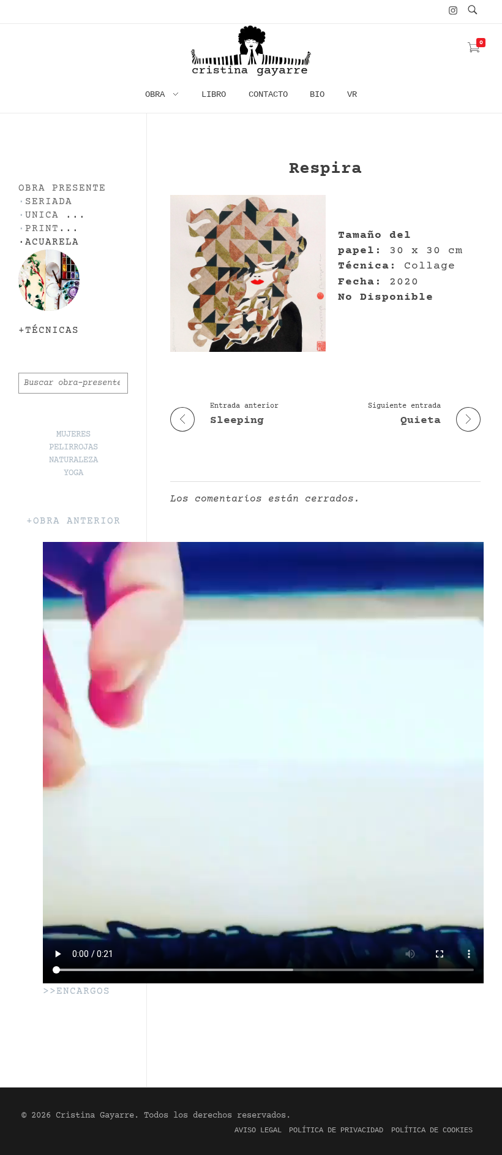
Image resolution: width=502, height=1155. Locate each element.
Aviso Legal (258, 1130)
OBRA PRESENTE (62, 188)
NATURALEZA (73, 460)
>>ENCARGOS (76, 991)
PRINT (42, 229)
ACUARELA (52, 242)
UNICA (42, 215)
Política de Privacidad (336, 1130)
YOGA (73, 473)
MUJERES (73, 435)
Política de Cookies (432, 1130)
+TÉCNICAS (48, 331)
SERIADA (48, 202)
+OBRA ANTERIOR (73, 521)
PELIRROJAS (73, 447)
